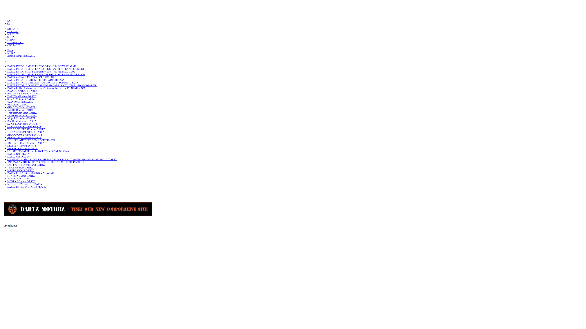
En (8, 20)
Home (10, 50)
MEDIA (11, 53)
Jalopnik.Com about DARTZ (21, 56)
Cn (8, 23)
